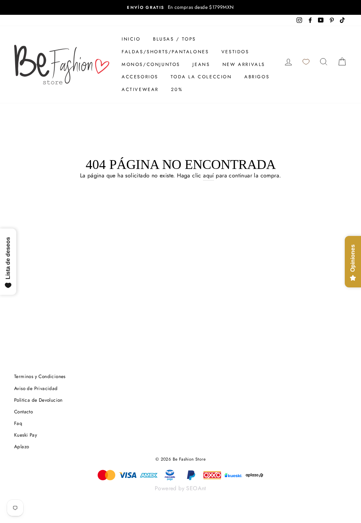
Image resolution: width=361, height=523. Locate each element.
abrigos (256, 76)
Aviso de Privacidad (36, 388)
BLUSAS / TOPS (174, 39)
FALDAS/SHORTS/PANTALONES (165, 51)
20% (177, 89)
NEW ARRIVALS (243, 64)
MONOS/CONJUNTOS (151, 64)
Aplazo (21, 446)
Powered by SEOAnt (180, 488)
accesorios (140, 76)
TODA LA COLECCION (201, 76)
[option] (180, 7)
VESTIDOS (235, 51)
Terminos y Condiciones (40, 376)
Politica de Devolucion (38, 399)
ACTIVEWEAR (140, 89)
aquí (208, 175)
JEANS (201, 64)
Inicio (131, 39)
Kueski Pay (25, 434)
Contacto (23, 411)
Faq (18, 423)
